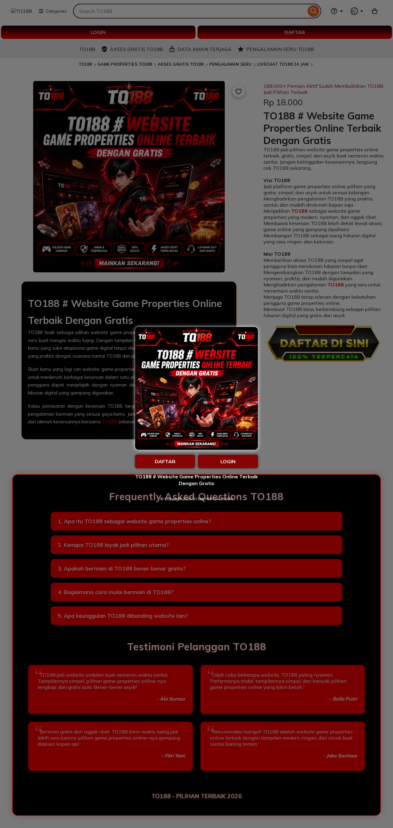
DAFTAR (165, 461)
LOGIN (227, 461)
